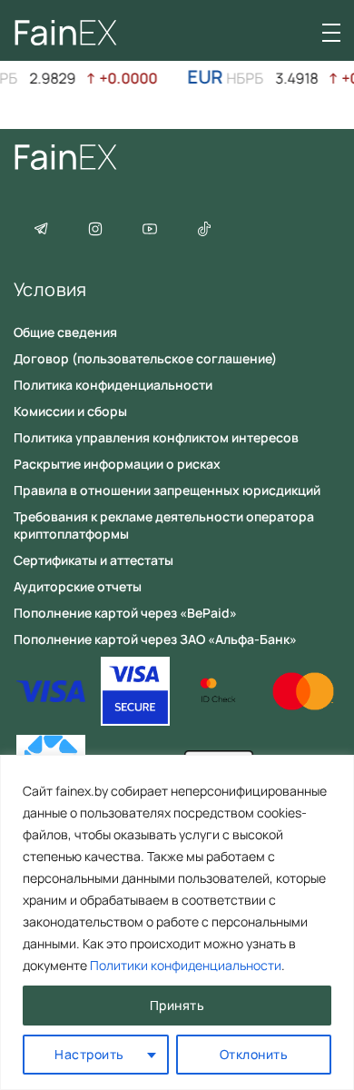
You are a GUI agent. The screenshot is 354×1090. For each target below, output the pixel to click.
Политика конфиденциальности (113, 384)
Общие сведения (65, 332)
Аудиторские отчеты (78, 586)
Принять (177, 1005)
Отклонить (254, 1054)
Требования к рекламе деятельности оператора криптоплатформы (164, 525)
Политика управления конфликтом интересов (156, 437)
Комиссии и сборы (70, 411)
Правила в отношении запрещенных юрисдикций (167, 490)
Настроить (89, 1054)
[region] (177, 922)
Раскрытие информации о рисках (117, 463)
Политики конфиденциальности (185, 965)
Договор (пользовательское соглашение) (145, 358)
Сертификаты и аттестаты (93, 560)
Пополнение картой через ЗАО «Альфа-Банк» (155, 639)
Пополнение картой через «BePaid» (125, 612)
